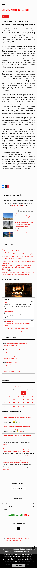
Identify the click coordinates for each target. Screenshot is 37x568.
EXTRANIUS (6, 469)
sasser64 (19, 515)
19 (4, 403)
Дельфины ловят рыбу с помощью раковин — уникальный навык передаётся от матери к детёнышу (17, 268)
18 (32, 399)
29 (18, 406)
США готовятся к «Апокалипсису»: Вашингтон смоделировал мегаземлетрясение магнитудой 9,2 (24, 235)
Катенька (18, 371)
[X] (6, 186)
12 (4, 399)
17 (28, 399)
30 (23, 406)
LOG (17, 358)
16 (23, 399)
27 (9, 406)
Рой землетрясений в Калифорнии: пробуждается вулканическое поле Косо (24, 216)
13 (9, 399)
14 (14, 399)
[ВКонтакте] (3, 186)
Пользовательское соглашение (14, 540)
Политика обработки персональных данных (17, 538)
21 (14, 403)
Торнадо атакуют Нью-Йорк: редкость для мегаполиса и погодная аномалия (24, 224)
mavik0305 (12, 515)
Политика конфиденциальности (14, 542)
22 (18, 403)
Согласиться (18, 565)
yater (17, 365)
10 (28, 396)
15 (18, 399)
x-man (21, 431)
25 (32, 403)
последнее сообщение (8, 345)
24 (28, 403)
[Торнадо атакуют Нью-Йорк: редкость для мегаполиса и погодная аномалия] (8, 228)
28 (14, 406)
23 (23, 403)
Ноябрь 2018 (18, 386)
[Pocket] (8, 186)
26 (4, 406)
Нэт (17, 345)
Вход (24, 205)
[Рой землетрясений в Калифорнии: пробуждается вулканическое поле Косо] (8, 220)
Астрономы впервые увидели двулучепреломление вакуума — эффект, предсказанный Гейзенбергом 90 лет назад (16, 252)
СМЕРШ (26, 515)
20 (9, 403)
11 (32, 396)
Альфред (5, 444)
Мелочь (29, 455)
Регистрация (16, 205)
